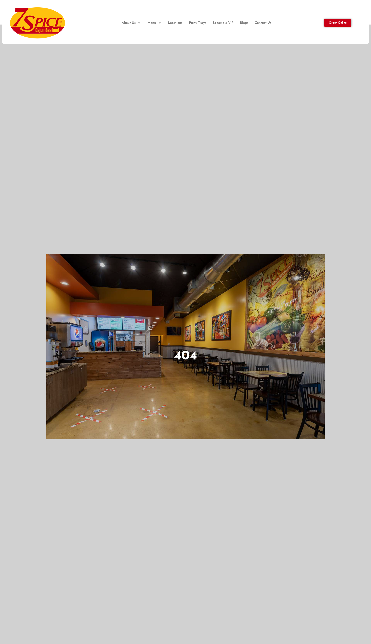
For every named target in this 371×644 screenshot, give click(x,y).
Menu (151, 23)
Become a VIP (223, 23)
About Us (129, 23)
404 (185, 356)
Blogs (244, 23)
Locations (175, 23)
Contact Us (263, 23)
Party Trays (197, 23)
